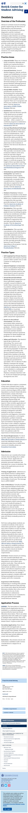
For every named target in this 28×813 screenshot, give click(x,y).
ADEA (3, 665)
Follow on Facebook (2, 785)
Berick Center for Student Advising (12, 8)
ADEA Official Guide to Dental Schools (13, 439)
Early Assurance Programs (9, 751)
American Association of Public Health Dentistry (12, 106)
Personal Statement (8, 763)
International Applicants (9, 742)
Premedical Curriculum (8, 447)
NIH (10, 309)
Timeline (5, 761)
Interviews (6, 759)
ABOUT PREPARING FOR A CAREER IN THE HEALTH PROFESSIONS (12, 734)
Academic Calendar (8, 712)
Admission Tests (7, 747)
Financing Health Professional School (12, 758)
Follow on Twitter (6, 785)
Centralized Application (9, 753)
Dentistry (4, 726)
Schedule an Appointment (10, 708)
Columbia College (2, 3)
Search (23, 3)
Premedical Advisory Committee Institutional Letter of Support (13, 755)
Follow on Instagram (9, 785)
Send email (5, 694)
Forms (4, 768)
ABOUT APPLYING (6, 745)
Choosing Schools (8, 740)
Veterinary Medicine (7, 728)
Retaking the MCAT (9, 749)
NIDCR (6, 307)
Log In (25, 3)
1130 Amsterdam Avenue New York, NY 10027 (7, 780)
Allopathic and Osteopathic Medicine (11, 723)
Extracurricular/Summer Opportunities (12, 738)
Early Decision (7, 765)
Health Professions (8, 720)
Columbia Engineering (5, 3)
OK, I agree (7, 809)
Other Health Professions (8, 731)
